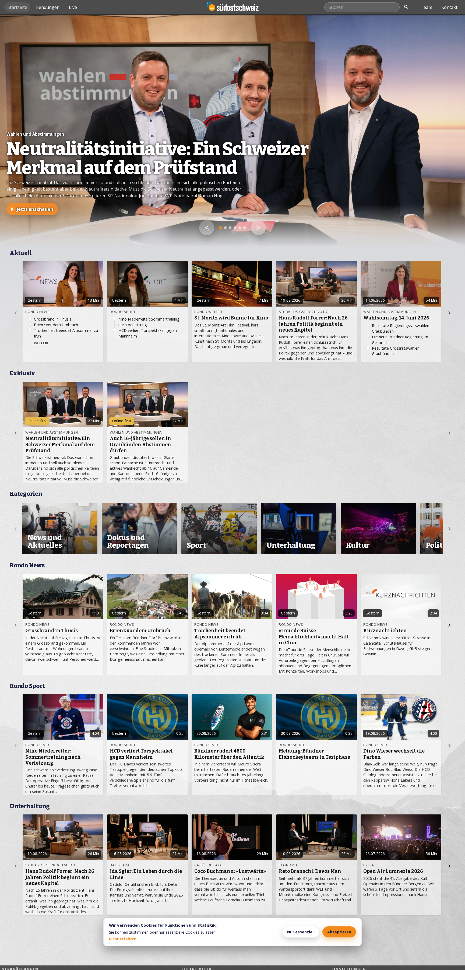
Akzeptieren (339, 931)
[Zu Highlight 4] (235, 227)
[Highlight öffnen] (232, 130)
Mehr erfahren (122, 938)
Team (426, 7)
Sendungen (47, 7)
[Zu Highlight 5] (239, 227)
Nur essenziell (301, 931)
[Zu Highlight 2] (225, 227)
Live (73, 7)
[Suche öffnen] (406, 7)
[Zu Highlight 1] (220, 227)
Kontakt (449, 7)
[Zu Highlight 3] (230, 227)
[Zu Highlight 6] (244, 227)
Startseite (17, 7)
